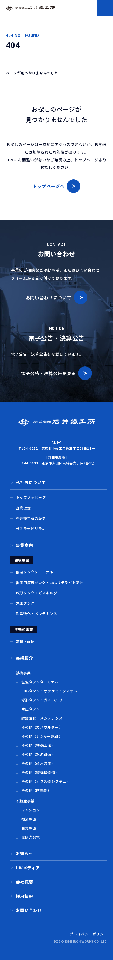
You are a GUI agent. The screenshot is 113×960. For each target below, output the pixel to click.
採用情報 (24, 896)
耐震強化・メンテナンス (36, 613)
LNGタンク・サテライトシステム (49, 690)
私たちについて (31, 482)
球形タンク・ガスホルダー (38, 593)
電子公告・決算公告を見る (48, 373)
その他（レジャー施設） (42, 736)
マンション (30, 809)
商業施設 (28, 828)
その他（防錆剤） (36, 790)
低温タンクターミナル (34, 572)
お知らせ (24, 853)
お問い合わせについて (49, 297)
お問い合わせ (29, 910)
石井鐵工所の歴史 (31, 518)
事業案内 (24, 545)
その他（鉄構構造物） (40, 772)
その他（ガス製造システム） (45, 781)
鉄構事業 (23, 672)
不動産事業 (25, 800)
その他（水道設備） (38, 754)
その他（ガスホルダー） (42, 727)
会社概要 (24, 882)
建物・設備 (25, 641)
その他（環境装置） (38, 763)
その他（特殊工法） (38, 745)
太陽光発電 (30, 837)
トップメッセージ (31, 497)
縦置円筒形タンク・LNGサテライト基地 (49, 582)
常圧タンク (25, 603)
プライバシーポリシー (88, 934)
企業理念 (23, 508)
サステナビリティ (31, 528)
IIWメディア (28, 867)
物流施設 (28, 819)
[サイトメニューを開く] (105, 8)
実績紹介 (24, 658)
